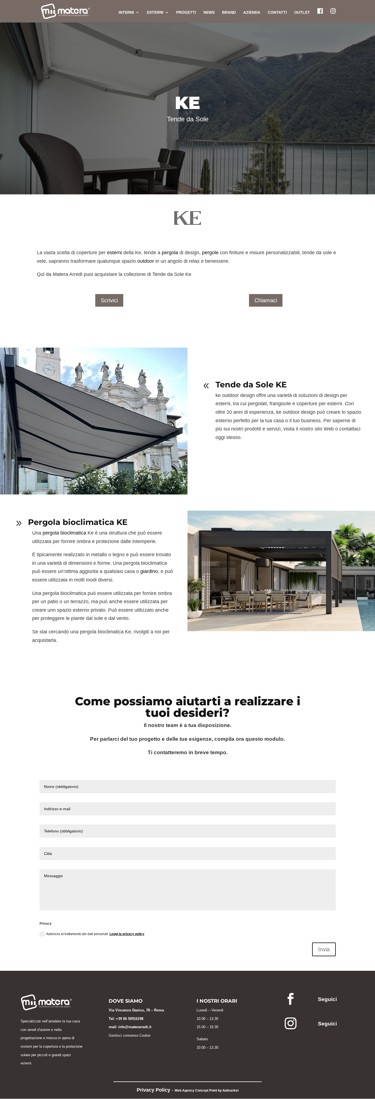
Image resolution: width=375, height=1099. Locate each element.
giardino (149, 571)
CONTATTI (277, 12)
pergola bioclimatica (64, 533)
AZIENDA (251, 12)
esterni (114, 252)
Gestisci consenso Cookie (129, 1035)
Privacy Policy (153, 1090)
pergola (170, 252)
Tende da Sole (187, 119)
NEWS (209, 12)
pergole (210, 252)
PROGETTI (186, 12)
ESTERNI (155, 12)
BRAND (229, 12)
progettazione (31, 1038)
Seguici (327, 999)
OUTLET (302, 12)
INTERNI (126, 12)
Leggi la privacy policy (127, 934)
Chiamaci (265, 300)
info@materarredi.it (134, 1027)
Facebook (320, 11)
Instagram (333, 11)
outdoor (145, 261)
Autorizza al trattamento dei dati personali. (95, 934)
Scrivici (109, 300)
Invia (324, 949)
